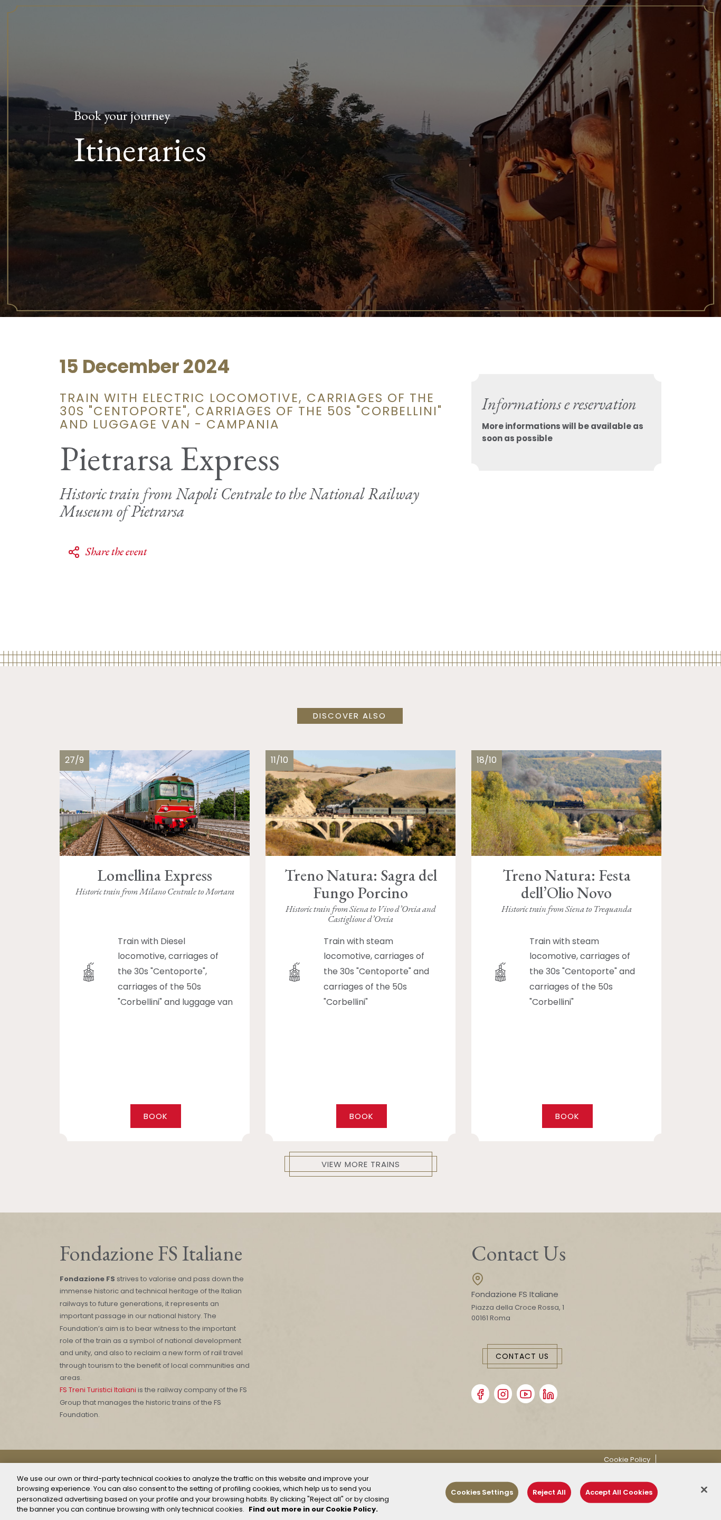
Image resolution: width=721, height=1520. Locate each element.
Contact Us (522, 1356)
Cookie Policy (627, 1459)
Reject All (549, 1492)
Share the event (116, 551)
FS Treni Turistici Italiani (98, 1390)
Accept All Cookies (618, 1492)
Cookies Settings (482, 1492)
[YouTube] (526, 1393)
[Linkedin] (548, 1393)
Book (156, 1116)
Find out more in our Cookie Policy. (313, 1509)
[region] (360, 1491)
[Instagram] (503, 1393)
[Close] (704, 1489)
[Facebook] (480, 1393)
